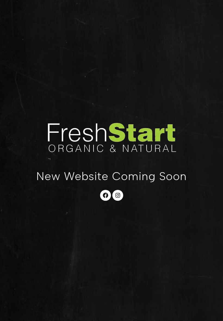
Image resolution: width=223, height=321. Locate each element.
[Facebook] (105, 195)
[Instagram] (117, 195)
